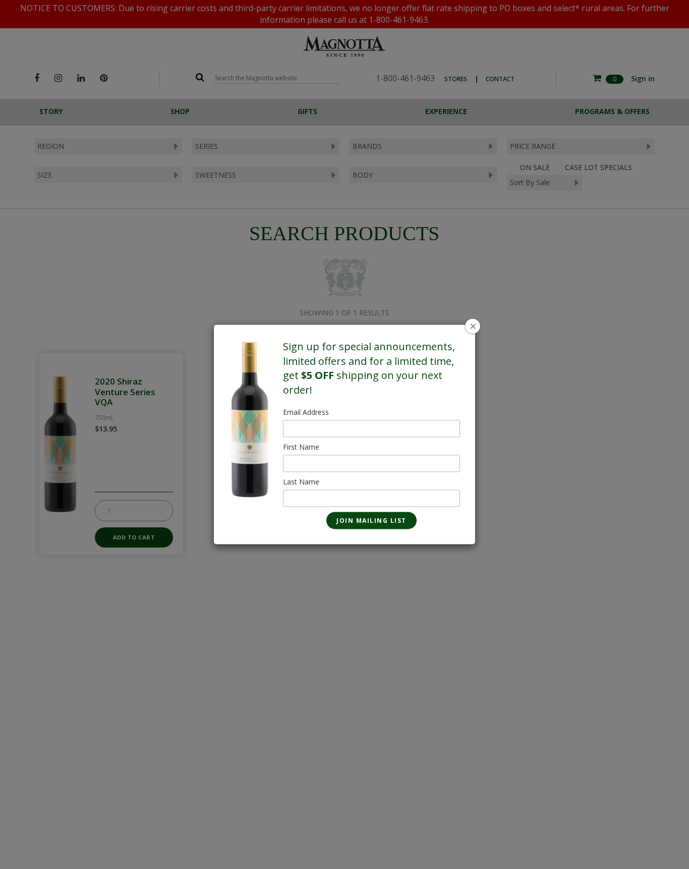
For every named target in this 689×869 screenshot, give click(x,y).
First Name (301, 447)
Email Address (306, 412)
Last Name (301, 482)
